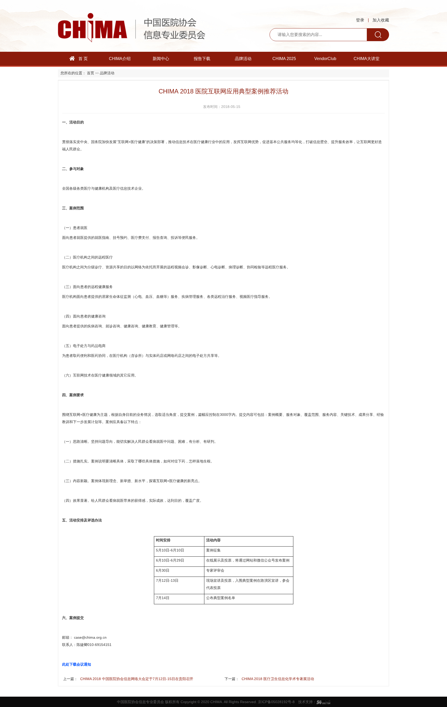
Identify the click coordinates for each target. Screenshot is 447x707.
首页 (90, 73)
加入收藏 (381, 20)
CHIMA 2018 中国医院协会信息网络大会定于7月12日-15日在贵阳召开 (136, 679)
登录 (360, 20)
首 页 (82, 58)
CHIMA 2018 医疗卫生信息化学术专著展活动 (278, 679)
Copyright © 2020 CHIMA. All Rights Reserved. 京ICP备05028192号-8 (238, 702)
